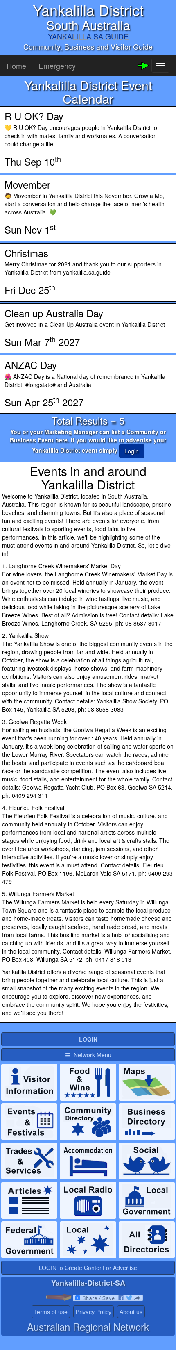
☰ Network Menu (88, 1055)
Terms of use (51, 1312)
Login (131, 451)
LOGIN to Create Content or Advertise (88, 1267)
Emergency (57, 65)
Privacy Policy (93, 1312)
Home (16, 65)
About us (131, 1312)
